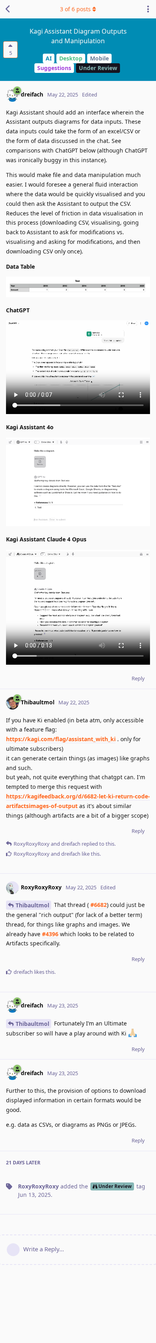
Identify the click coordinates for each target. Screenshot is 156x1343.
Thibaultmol (32, 905)
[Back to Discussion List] (8, 9)
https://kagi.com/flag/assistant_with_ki (61, 739)
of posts (75, 9)
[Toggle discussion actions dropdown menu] (148, 9)
